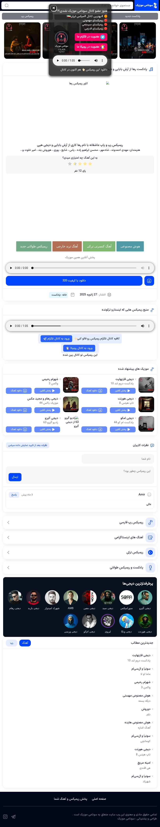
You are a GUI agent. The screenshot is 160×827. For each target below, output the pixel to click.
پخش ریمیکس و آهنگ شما (70, 799)
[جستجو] (7, 5)
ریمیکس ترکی (134, 552)
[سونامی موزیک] (146, 5)
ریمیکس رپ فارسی (131, 522)
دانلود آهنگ (91, 390)
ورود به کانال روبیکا (81, 348)
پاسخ (14, 495)
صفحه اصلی (99, 799)
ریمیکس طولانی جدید (33, 246)
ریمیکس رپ (27, 16)
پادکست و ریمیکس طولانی (126, 567)
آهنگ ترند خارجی (67, 246)
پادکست (56, 295)
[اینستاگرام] (5, 817)
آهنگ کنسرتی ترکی (99, 246)
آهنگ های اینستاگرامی (129, 537)
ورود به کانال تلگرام (58, 339)
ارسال (15, 477)
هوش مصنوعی (130, 246)
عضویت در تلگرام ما (88, 37)
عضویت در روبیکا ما (88, 47)
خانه (64, 295)
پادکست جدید (132, 16)
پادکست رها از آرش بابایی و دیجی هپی (122, 69)
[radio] (90, 165)
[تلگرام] (13, 817)
